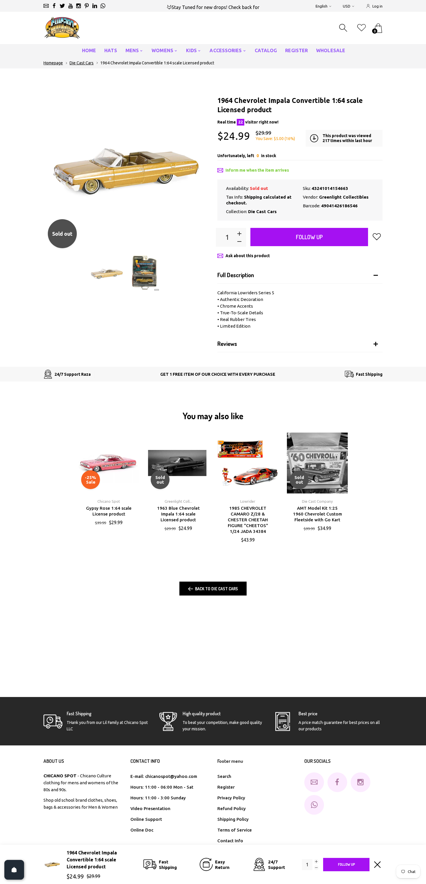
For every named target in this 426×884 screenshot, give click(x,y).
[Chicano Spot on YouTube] (70, 5)
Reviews (227, 343)
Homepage (53, 63)
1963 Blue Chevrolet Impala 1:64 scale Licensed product (178, 514)
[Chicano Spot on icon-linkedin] (95, 5)
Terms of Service (234, 829)
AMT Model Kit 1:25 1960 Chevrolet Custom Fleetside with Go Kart (317, 514)
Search (224, 776)
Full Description (235, 275)
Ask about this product (247, 255)
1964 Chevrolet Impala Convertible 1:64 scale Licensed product (92, 859)
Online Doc (141, 829)
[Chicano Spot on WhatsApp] (103, 5)
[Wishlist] (361, 28)
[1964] (107, 273)
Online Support (146, 819)
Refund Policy (231, 808)
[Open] (14, 870)
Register (226, 787)
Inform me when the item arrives (257, 170)
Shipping (253, 197)
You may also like (213, 415)
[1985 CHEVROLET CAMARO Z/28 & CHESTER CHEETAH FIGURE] (247, 463)
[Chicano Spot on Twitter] (62, 5)
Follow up (309, 237)
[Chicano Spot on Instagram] (78, 5)
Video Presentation (150, 808)
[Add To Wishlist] (376, 236)
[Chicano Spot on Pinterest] (87, 5)
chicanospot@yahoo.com (171, 776)
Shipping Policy (233, 819)
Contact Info (230, 840)
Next (198, 170)
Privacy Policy (231, 797)
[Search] (344, 28)
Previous (53, 170)
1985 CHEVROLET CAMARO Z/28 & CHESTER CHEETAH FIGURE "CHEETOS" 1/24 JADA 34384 (248, 520)
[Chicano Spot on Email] (46, 5)
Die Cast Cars (82, 63)
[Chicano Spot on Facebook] (54, 5)
